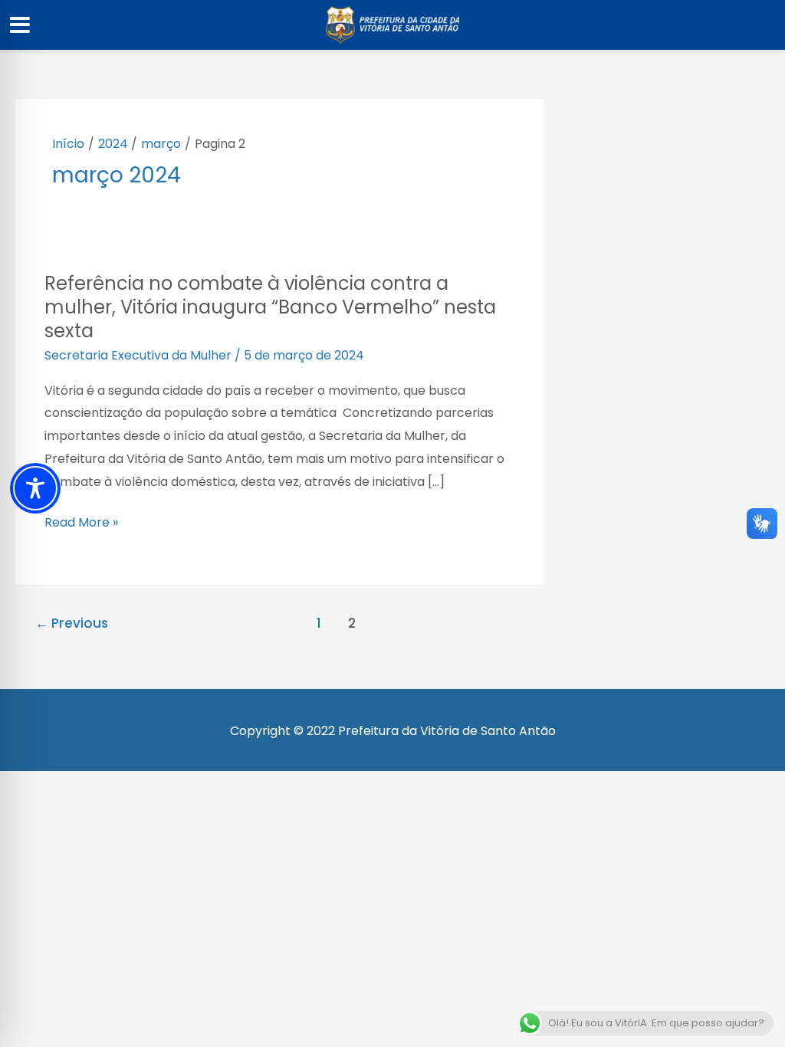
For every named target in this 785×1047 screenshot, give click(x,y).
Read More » (81, 522)
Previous (71, 623)
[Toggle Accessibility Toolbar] (35, 488)
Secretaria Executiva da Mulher (138, 355)
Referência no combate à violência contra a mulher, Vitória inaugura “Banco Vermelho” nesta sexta (270, 307)
